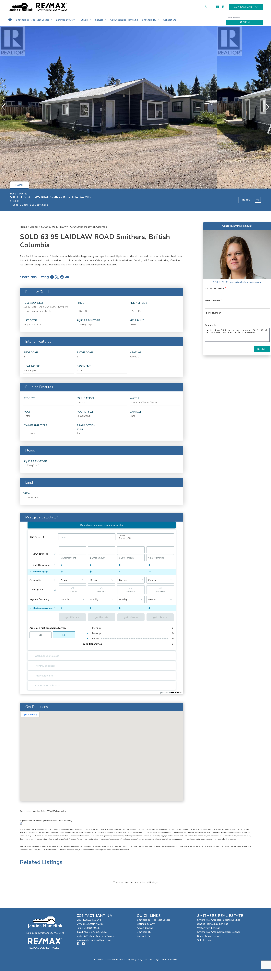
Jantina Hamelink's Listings (212, 924)
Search (244, 22)
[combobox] (244, 18)
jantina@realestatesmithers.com (245, 282)
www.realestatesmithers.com (94, 940)
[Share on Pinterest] (62, 277)
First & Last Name (215, 288)
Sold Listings (204, 940)
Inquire (246, 199)
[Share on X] (57, 277)
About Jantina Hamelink (124, 19)
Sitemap (173, 959)
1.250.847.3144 (220, 282)
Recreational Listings (209, 936)
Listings (34, 226)
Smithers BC (149, 19)
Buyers (84, 19)
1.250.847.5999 (94, 924)
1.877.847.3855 (98, 932)
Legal (157, 959)
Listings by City (65, 19)
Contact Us (169, 19)
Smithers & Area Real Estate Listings (218, 919)
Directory (165, 959)
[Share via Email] (67, 277)
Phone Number (213, 312)
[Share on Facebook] (52, 277)
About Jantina (145, 928)
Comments (211, 325)
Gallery (19, 185)
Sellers (99, 19)
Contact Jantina (246, 6)
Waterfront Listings (208, 928)
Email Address (213, 300)
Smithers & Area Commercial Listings (218, 932)
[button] (268, 107)
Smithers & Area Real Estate (32, 19)
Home (23, 226)
